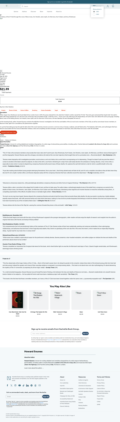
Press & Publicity (64, 406)
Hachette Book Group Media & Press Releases (68, 402)
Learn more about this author (33, 368)
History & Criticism (10, 140)
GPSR (98, 404)
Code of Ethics (101, 388)
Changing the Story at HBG (67, 396)
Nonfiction (3, 137)
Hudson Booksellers (46, 110)
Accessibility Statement (66, 399)
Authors (24, 11)
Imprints (49, 11)
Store (41, 11)
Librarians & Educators (84, 385)
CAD (97, 14)
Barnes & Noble (13, 110)
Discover (33, 11)
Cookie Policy (100, 385)
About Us (59, 11)
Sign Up (85, 333)
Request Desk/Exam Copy (8, 132)
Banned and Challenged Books (66, 392)
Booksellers (81, 408)
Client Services (82, 383)
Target (56, 110)
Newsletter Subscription (66, 388)
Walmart (63, 110)
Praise (2, 147)
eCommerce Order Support (85, 388)
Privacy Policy (100, 383)
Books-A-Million (25, 110)
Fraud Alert (100, 399)
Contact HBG (82, 397)
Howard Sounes (6, 73)
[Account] (107, 6)
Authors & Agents (83, 380)
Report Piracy (100, 396)
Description (3, 112)
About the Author (5, 141)
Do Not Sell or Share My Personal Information (103, 392)
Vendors (80, 402)
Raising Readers (82, 405)
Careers (80, 394)
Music (2, 140)
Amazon (3, 110)
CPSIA (98, 401)
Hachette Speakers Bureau (85, 391)
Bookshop (34, 110)
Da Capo (2, 83)
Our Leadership (64, 383)
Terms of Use (100, 380)
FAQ (79, 400)
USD (97, 11)
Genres (16, 11)
